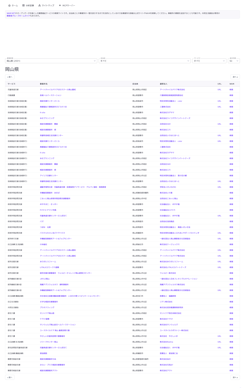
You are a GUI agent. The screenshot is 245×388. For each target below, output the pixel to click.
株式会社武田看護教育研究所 (171, 307)
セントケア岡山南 (47, 313)
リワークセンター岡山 (49, 341)
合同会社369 (165, 124)
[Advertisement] (122, 38)
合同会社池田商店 (167, 221)
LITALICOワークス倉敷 (49, 267)
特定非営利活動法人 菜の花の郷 (173, 175)
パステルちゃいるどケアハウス (52, 233)
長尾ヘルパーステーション (50, 95)
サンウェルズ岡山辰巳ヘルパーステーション (58, 324)
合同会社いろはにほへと (170, 135)
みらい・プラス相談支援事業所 (52, 364)
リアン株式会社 (166, 301)
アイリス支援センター (49, 175)
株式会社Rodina (166, 341)
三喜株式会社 (165, 106)
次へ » (235, 77)
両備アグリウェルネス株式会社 (172, 284)
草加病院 (43, 353)
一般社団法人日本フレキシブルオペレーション (178, 278)
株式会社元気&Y (166, 364)
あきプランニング (47, 118)
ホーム (15, 5)
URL (219, 89)
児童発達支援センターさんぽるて (53, 215)
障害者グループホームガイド (18, 15)
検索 (231, 89)
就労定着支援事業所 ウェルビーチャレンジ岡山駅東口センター (66, 273)
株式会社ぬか (165, 359)
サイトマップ (48, 5)
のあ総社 (43, 244)
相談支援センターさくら (50, 101)
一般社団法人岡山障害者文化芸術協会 (175, 238)
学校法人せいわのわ (168, 187)
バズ (42, 221)
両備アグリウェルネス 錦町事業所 (54, 284)
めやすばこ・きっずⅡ (49, 204)
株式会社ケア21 (166, 319)
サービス (197, 58)
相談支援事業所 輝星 (49, 124)
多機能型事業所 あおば (50, 192)
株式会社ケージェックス (170, 244)
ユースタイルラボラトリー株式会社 (174, 330)
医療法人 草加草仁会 (169, 353)
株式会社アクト (166, 370)
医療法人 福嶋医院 (168, 296)
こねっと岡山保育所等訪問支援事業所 (55, 198)
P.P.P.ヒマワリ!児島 (48, 210)
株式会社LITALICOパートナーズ (173, 267)
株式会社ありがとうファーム (171, 261)
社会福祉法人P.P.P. (168, 210)
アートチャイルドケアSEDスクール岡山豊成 (58, 89)
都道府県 (10, 58)
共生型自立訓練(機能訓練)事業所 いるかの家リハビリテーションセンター (70, 296)
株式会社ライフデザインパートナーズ (175, 118)
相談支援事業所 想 (48, 129)
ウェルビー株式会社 (168, 273)
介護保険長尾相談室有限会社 (171, 95)
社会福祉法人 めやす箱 (170, 204)
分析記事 (30, 5)
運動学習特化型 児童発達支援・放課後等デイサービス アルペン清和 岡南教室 (73, 187)
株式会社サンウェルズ (169, 324)
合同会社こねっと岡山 (169, 198)
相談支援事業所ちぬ (48, 359)
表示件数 (233, 58)
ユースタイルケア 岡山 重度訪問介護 (55, 330)
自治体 (103, 58)
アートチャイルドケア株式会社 (172, 89)
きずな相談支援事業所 (49, 301)
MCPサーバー (69, 5)
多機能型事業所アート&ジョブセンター (56, 238)
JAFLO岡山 (45, 278)
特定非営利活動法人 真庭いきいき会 (175, 227)
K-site (42, 112)
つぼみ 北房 (45, 227)
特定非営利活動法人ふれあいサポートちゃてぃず (179, 233)
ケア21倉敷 (44, 319)
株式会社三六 (165, 129)
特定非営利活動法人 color (171, 101)
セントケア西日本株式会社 (170, 313)
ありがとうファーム (48, 261)
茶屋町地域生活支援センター (51, 135)
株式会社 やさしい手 (169, 336)
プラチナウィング (47, 307)
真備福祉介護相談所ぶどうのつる (53, 106)
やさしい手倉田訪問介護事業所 (52, 336)
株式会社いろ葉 (166, 192)
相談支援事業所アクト (49, 370)
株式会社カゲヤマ (167, 112)
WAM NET (11, 13)
